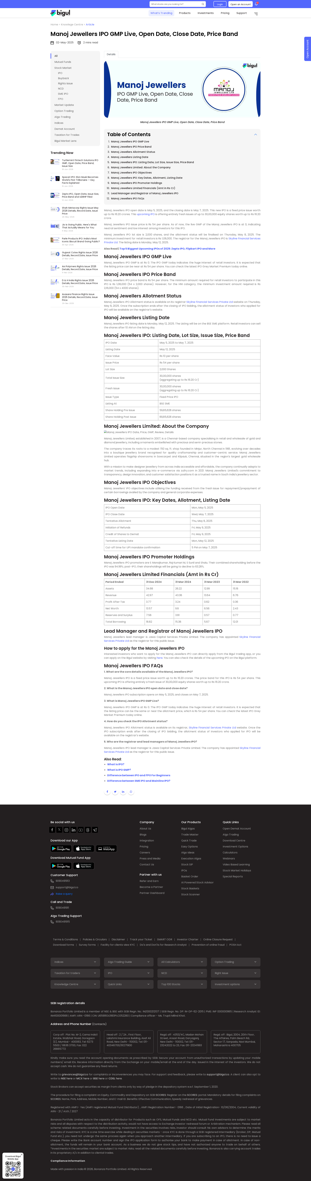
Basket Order (189, 876)
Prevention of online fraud (208, 945)
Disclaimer (118, 939)
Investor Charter (187, 939)
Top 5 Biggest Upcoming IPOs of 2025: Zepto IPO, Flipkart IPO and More (167, 249)
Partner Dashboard (152, 893)
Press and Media (150, 858)
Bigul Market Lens (65, 141)
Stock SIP (187, 864)
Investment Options (235, 846)
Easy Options (189, 846)
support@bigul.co (67, 887)
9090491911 (62, 908)
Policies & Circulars (95, 939)
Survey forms (87, 945)
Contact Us (147, 864)
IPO (60, 73)
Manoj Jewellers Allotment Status (133, 152)
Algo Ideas (187, 852)
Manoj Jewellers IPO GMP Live (130, 141)
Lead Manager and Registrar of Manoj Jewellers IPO (144, 193)
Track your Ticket (141, 939)
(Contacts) (99, 1024)
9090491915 (63, 922)
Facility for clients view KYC (118, 945)
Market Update (64, 105)
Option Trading (64, 111)
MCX (79, 1078)
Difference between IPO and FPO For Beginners (138, 775)
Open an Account (240, 4)
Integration (147, 840)
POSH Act (235, 945)
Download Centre (234, 840)
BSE (95, 1078)
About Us (145, 828)
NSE (63, 1078)
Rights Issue (65, 83)
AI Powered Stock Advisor (197, 882)
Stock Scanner (190, 894)
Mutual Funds (62, 62)
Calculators (230, 852)
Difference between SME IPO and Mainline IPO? (138, 781)
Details (111, 54)
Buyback (63, 78)
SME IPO (63, 94)
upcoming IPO (146, 214)
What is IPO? (115, 764)
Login (220, 4)
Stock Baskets (190, 888)
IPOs (184, 870)
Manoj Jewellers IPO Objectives (131, 172)
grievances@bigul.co (75, 1074)
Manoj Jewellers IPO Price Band (131, 147)
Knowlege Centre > (73, 24)
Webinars (229, 858)
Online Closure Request (218, 939)
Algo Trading (62, 117)
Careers (145, 852)
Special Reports (233, 876)
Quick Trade (189, 840)
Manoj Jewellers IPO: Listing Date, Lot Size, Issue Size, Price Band (152, 162)
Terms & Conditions (65, 939)
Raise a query (64, 894)
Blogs (143, 834)
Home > (56, 24)
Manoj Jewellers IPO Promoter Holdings (136, 183)
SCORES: (161, 1095)
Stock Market (63, 68)
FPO (60, 99)
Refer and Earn (149, 881)
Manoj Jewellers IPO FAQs (127, 198)
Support (241, 13)
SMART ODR (164, 939)
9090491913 (63, 881)
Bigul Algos (188, 828)
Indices (58, 123)
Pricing (225, 13)
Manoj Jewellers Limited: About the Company (141, 167)
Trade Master (190, 834)
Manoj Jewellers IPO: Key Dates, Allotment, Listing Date (146, 178)
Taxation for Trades (66, 135)
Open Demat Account (237, 828)
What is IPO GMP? (119, 770)
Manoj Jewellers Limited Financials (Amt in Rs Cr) (143, 188)
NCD (61, 88)
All (56, 56)
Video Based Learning (236, 864)
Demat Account (64, 129)
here (160, 658)
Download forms (63, 945)
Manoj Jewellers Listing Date (129, 157)
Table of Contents (129, 134)
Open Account (307, 49)
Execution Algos (191, 858)
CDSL (112, 1078)
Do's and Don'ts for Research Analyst (163, 945)
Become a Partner (151, 887)
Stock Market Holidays (237, 870)
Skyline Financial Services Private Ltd (209, 302)
